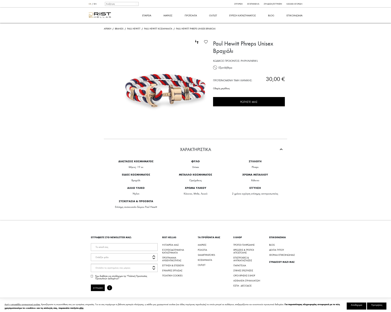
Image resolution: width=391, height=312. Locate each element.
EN (95, 3)
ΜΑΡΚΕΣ (167, 15)
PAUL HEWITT (133, 28)
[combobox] (121, 3)
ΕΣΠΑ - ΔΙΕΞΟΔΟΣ (242, 285)
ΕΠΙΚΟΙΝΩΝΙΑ (294, 15)
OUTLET (213, 15)
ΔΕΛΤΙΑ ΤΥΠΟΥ (276, 249)
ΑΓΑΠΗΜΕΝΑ (253, 3)
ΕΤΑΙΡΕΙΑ (146, 15)
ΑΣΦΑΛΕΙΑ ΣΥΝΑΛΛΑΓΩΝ (246, 280)
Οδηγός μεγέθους (221, 88)
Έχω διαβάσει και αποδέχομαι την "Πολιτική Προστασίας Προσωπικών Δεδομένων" (121, 277)
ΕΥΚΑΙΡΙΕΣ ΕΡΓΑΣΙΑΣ (172, 270)
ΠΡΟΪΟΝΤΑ (191, 15)
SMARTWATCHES (206, 254)
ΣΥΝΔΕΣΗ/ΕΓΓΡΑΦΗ (273, 3)
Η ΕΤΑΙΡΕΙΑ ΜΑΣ (170, 244)
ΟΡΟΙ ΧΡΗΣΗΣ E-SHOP (244, 275)
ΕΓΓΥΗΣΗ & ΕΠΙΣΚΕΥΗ (173, 265)
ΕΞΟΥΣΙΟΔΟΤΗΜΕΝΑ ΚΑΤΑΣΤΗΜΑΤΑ (173, 251)
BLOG (271, 15)
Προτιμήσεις (376, 304)
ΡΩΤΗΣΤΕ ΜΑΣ (249, 102)
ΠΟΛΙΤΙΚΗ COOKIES (172, 275)
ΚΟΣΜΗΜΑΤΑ (205, 259)
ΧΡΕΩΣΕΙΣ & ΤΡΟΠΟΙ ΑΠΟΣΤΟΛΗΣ (243, 251)
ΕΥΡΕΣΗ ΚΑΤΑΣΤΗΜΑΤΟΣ (242, 15)
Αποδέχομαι (356, 304)
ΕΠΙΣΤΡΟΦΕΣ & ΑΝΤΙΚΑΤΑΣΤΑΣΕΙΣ (242, 259)
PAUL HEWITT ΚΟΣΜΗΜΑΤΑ (158, 28)
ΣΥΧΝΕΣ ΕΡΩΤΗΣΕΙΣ (243, 270)
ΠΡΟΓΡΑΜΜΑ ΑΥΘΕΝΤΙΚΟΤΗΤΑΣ (171, 259)
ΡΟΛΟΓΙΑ (202, 249)
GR (90, 3)
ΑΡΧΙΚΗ (107, 28)
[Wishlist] (206, 41)
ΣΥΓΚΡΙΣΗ (238, 3)
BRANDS (119, 28)
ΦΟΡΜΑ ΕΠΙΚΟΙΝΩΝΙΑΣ (282, 254)
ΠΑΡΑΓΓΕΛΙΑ (239, 265)
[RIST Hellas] (101, 15)
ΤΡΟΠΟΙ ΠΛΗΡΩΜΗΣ (244, 244)
